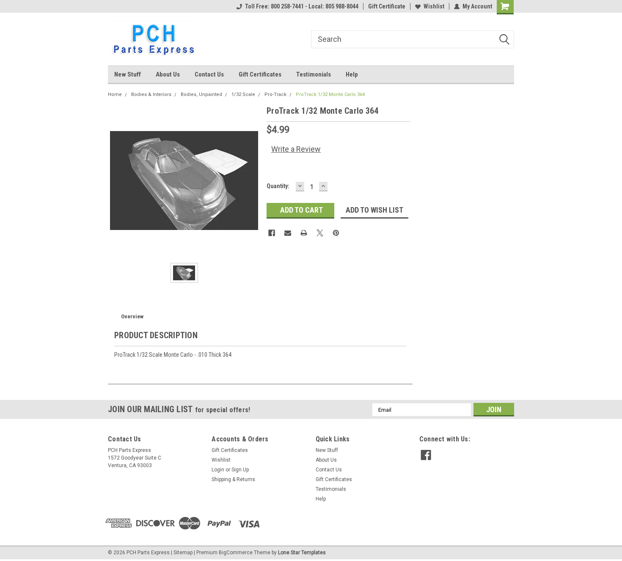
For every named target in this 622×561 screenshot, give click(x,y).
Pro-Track (275, 94)
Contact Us (209, 74)
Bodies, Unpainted (201, 94)
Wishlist (434, 6)
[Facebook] (271, 233)
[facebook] (426, 455)
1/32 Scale (243, 94)
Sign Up (240, 470)
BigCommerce (236, 553)
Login (218, 470)
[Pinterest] (336, 233)
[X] (320, 233)
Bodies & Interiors (151, 94)
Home (115, 94)
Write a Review (296, 149)
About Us (168, 74)
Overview (132, 316)
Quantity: (278, 186)
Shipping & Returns (233, 479)
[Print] (303, 233)
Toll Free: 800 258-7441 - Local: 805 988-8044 (301, 6)
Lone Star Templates (302, 553)
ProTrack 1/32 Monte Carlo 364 (330, 94)
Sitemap (183, 553)
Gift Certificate (386, 6)
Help (352, 74)
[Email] (287, 233)
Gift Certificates (260, 74)
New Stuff (127, 74)
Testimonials (313, 74)
